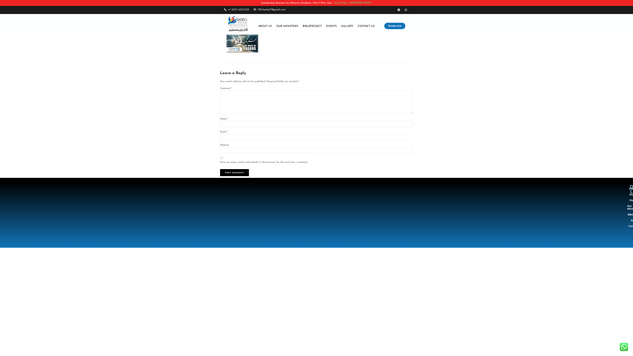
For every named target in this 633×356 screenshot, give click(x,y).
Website (224, 145)
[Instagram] (405, 10)
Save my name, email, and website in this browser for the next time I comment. (264, 162)
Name (224, 119)
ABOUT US (265, 26)
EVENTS (331, 26)
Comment (226, 88)
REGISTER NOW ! (361, 3)
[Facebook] (398, 10)
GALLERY (347, 26)
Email (224, 132)
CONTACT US (366, 26)
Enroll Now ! (342, 3)
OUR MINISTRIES (287, 26)
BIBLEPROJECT (312, 26)
